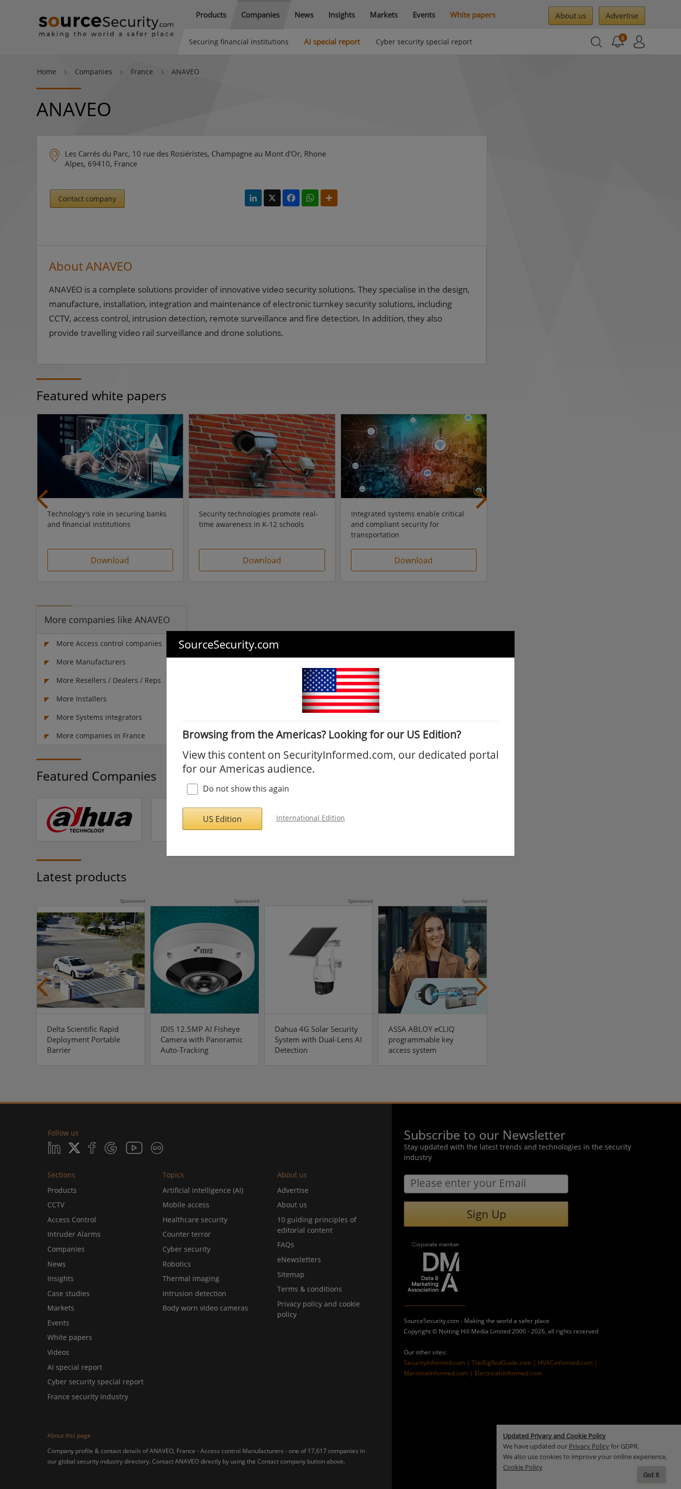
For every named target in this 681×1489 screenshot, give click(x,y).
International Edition (310, 818)
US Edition (222, 819)
